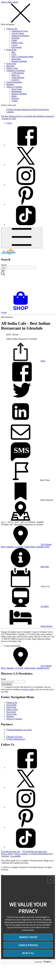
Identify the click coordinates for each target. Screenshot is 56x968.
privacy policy (28, 689)
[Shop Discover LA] (21, 310)
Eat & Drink (11, 50)
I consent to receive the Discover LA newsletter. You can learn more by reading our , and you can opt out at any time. (27, 689)
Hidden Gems (17, 43)
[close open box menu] (20, 22)
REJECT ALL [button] (28, 953)
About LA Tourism (14, 87)
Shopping (15, 38)
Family (14, 40)
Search (4, 265)
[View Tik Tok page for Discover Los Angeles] (25, 224)
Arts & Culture (17, 33)
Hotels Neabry (46, 626)
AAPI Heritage (17, 73)
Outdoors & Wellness (20, 36)
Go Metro (44, 606)
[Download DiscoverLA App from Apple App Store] (10, 851)
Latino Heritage (17, 77)
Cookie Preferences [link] (40, 854)
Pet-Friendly (16, 47)
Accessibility (15, 856)
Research (15, 98)
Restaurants (16, 59)
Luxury (14, 45)
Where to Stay (12, 68)
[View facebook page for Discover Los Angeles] (25, 145)
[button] (50, 880)
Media (14, 96)
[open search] (28, 281)
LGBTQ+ (15, 80)
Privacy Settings (21, 854)
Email (3, 679)
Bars (13, 52)
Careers (14, 101)
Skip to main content (9, 2)
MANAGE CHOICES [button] (28, 937)
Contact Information (12, 646)
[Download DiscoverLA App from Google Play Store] (34, 851)
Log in (9, 123)
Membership (16, 91)
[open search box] (28, 281)
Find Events (11, 63)
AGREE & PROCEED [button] (28, 945)
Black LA (15, 75)
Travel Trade (16, 89)
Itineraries (10, 66)
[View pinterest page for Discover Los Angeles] (25, 204)
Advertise (5, 856)
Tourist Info (11, 712)
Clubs (13, 54)
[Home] (8, 254)
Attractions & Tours (19, 31)
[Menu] (21, 238)
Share (42, 361)
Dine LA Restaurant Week (22, 57)
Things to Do (11, 29)
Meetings (10, 84)
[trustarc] (47, 962)
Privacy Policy (7, 854)
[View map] (20, 520)
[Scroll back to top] (2, 874)
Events (4, 312)
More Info (44, 567)
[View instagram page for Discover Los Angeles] (25, 185)
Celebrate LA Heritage (15, 70)
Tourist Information (14, 82)
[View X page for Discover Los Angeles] (25, 165)
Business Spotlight (19, 61)
